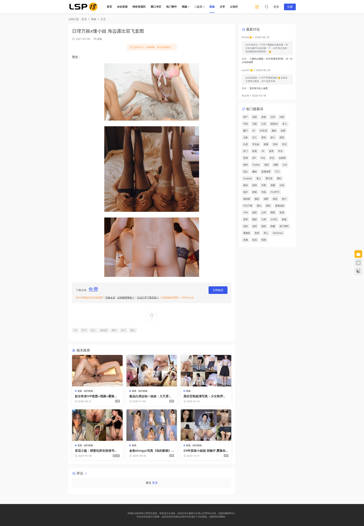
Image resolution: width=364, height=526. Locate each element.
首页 (109, 6)
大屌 (263, 219)
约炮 (263, 192)
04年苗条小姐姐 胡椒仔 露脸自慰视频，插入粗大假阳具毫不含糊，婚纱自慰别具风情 (205, 450)
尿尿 (245, 219)
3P (75, 330)
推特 (245, 164)
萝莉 (263, 137)
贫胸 (245, 239)
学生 (280, 151)
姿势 (271, 151)
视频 (184, 6)
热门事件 (171, 6)
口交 (263, 123)
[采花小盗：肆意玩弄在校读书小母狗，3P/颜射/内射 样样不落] (97, 425)
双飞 (84, 330)
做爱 (266, 198)
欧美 (254, 151)
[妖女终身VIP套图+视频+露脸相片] (97, 370)
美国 (257, 233)
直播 (266, 144)
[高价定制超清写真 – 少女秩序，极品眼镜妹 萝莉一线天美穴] (206, 370)
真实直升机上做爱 (258, 88)
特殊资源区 (139, 6)
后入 (254, 137)
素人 (259, 178)
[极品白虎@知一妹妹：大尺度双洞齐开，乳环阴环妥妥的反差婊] (151, 370)
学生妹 (255, 144)
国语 (254, 185)
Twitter (256, 164)
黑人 (266, 233)
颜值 (274, 130)
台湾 (263, 212)
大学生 (274, 219)
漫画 (263, 226)
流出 (245, 171)
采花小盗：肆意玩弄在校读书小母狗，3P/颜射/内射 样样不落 (96, 450)
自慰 (283, 130)
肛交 (272, 157)
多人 (93, 330)
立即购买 (218, 290)
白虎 (245, 144)
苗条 (263, 116)
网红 (114, 330)
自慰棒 (282, 157)
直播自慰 (279, 205)
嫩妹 (254, 171)
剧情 (282, 137)
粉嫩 (273, 226)
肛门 (245, 151)
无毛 (284, 144)
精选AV (274, 123)
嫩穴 (245, 130)
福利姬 (103, 330)
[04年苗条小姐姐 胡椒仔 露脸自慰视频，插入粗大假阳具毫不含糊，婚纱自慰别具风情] (206, 425)
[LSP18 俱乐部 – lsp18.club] (83, 6)
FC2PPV (275, 192)
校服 (284, 219)
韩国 (263, 239)
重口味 (269, 178)
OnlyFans (278, 233)
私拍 (254, 239)
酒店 (266, 164)
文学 (222, 6)
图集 (212, 6)
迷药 (254, 226)
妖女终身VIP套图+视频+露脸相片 (96, 396)
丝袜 (245, 226)
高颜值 (246, 233)
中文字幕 (247, 205)
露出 (132, 330)
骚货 (257, 198)
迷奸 (245, 192)
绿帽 (275, 164)
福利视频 (88, 390)
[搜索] (266, 7)
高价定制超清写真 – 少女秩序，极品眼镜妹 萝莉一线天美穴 (205, 396)
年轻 (245, 123)
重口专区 (156, 6)
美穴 (123, 330)
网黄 (273, 212)
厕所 (254, 212)
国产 (245, 116)
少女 (284, 164)
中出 (263, 157)
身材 (254, 116)
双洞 (282, 212)
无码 (275, 144)
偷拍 (245, 185)
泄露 (273, 185)
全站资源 (122, 6)
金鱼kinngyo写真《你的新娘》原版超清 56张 (150, 450)
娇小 (273, 137)
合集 (245, 137)
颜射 (254, 219)
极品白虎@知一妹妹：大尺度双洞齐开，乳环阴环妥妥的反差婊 (150, 396)
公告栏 (234, 6)
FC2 (277, 171)
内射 (282, 116)
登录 (155, 482)
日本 (273, 116)
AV (253, 130)
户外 (245, 212)
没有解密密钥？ (126, 297)
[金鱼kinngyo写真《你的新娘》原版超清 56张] (151, 425)
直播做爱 (266, 171)
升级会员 (110, 297)
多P (254, 157)
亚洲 (245, 157)
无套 (254, 123)
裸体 (254, 192)
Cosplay (247, 178)
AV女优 (263, 130)
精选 (275, 198)
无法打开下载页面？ (148, 297)
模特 (268, 205)
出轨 (282, 185)
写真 (263, 185)
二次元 (198, 6)
